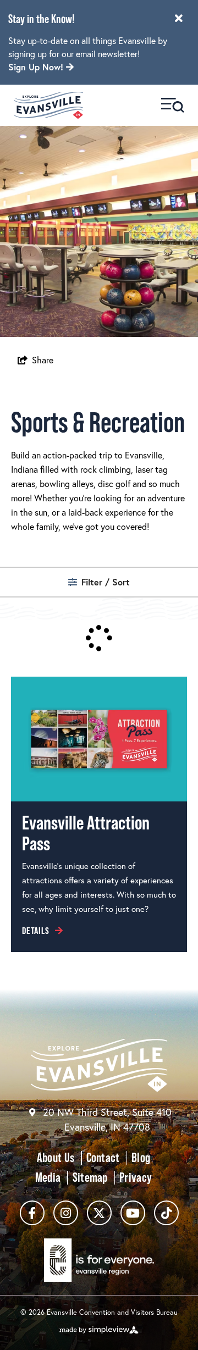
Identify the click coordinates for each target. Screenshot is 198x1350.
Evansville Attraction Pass (86, 833)
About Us (55, 1157)
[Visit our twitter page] (99, 1212)
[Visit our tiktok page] (166, 1212)
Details (36, 931)
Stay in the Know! (41, 19)
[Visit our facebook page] (32, 1212)
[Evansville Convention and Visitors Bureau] (48, 105)
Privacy (135, 1177)
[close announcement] (179, 19)
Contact (103, 1157)
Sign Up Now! (37, 67)
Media (48, 1177)
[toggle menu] (172, 106)
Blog (140, 1157)
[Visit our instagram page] (65, 1212)
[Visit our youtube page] (132, 1212)
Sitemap (90, 1177)
